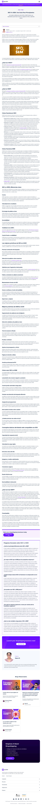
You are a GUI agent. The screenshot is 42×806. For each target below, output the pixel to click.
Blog (22, 9)
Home (19, 9)
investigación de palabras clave (26, 69)
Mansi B (7, 29)
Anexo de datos (29, 803)
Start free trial (21, 644)
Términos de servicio (13, 803)
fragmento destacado (31, 269)
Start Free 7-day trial (8, 535)
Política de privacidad (21, 803)
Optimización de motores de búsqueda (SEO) (13, 64)
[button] (39, 1)
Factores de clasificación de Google (18, 470)
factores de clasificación (9, 285)
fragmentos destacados (21, 497)
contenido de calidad (34, 278)
